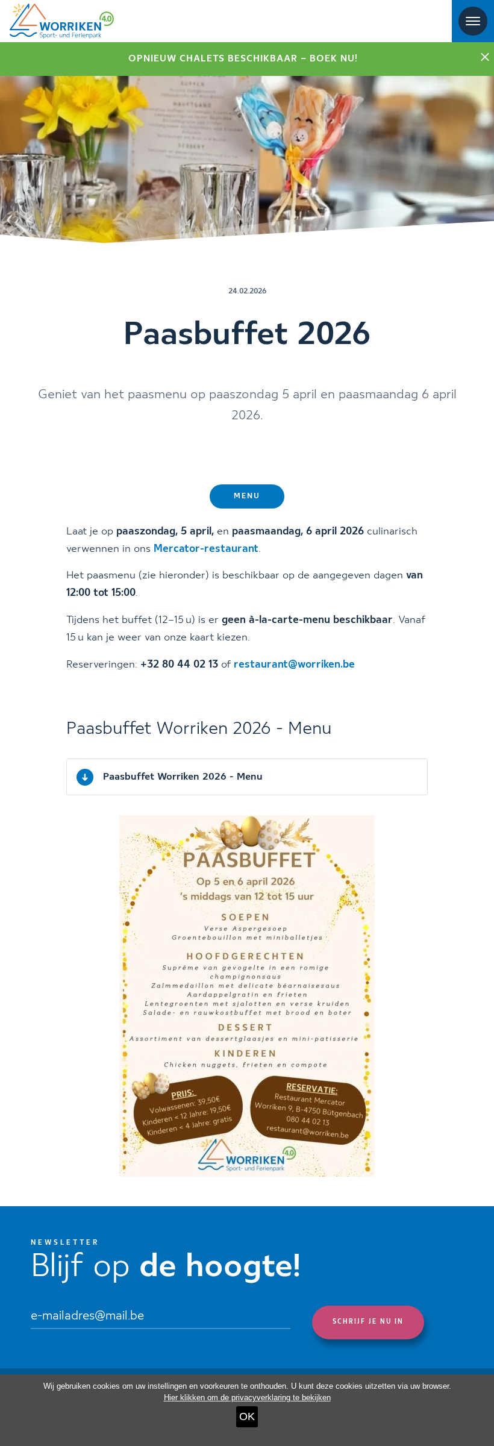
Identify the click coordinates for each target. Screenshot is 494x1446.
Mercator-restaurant (206, 548)
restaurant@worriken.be (294, 664)
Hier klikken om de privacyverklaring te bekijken (247, 1397)
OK (247, 1416)
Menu (247, 496)
